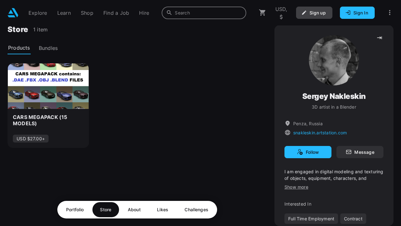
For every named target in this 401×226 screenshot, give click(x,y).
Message (364, 152)
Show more (296, 187)
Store (105, 209)
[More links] (389, 12)
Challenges (196, 209)
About (134, 209)
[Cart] (262, 12)
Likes (162, 209)
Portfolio (75, 209)
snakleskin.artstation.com (320, 132)
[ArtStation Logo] (13, 13)
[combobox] (204, 13)
